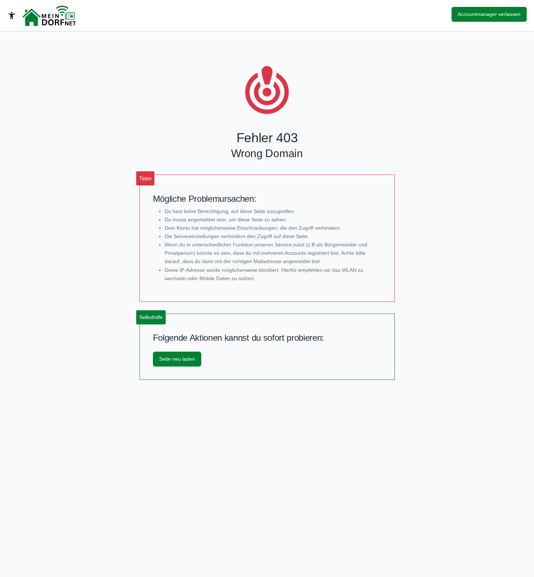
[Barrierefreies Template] (11, 15)
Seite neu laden (177, 359)
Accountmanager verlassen (489, 14)
